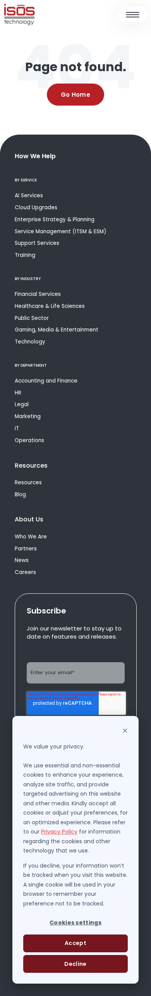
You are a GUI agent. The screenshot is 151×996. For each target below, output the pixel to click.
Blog (20, 494)
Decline (75, 964)
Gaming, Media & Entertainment (56, 329)
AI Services (29, 195)
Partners (26, 548)
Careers (25, 572)
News (22, 560)
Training (25, 255)
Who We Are (31, 536)
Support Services (37, 243)
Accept (75, 943)
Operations (29, 440)
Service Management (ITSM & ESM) (60, 231)
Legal (22, 404)
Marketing (28, 416)
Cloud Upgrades (36, 207)
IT (17, 428)
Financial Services (38, 294)
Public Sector (32, 318)
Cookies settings (75, 922)
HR (18, 392)
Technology (30, 341)
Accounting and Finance (46, 380)
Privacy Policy (59, 831)
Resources (28, 482)
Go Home (75, 95)
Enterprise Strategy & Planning (54, 219)
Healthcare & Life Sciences (50, 306)
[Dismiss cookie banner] (125, 731)
